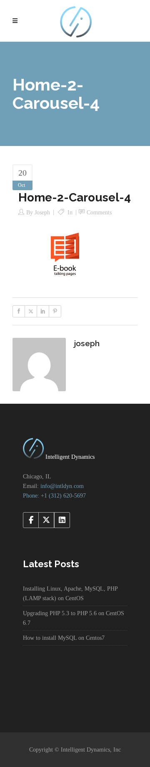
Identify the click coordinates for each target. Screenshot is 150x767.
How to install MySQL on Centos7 (64, 638)
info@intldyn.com (62, 486)
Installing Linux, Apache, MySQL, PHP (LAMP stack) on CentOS (70, 593)
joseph (42, 212)
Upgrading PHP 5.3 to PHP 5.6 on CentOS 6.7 (73, 618)
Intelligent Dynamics (69, 457)
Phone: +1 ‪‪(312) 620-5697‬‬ (54, 496)
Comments (99, 212)
